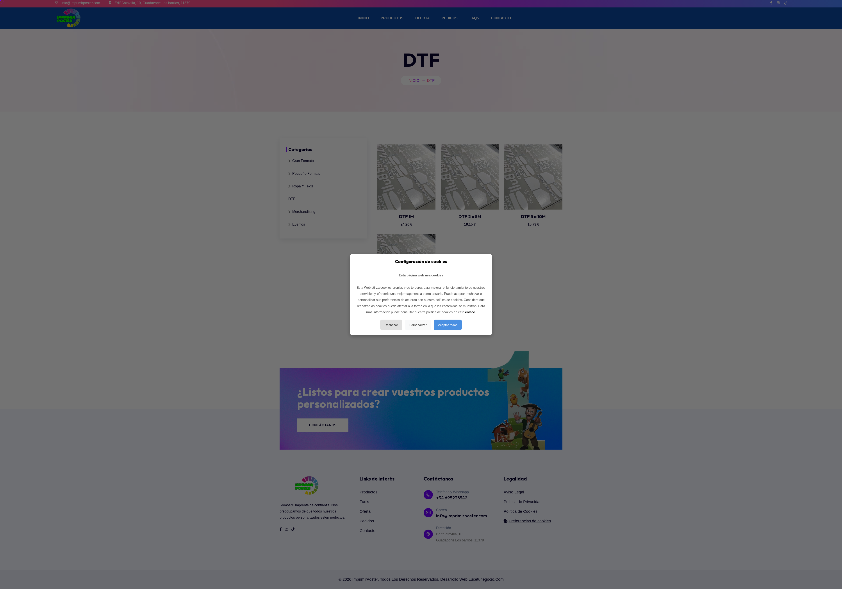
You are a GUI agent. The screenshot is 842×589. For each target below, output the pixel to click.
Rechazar (391, 325)
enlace (470, 312)
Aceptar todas (447, 325)
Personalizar (418, 325)
